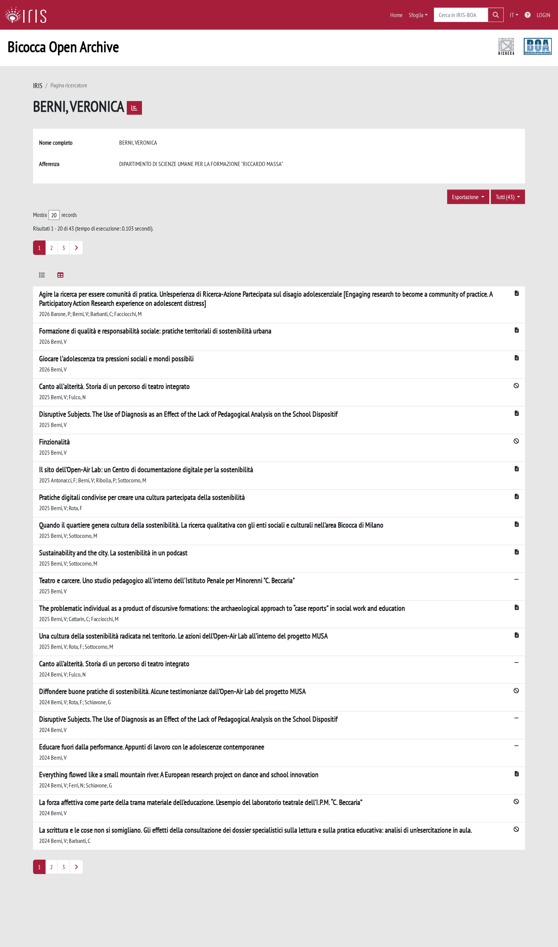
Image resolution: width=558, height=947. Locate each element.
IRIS (38, 85)
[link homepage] (28, 14)
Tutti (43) (505, 197)
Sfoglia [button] (416, 15)
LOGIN (543, 15)
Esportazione (466, 197)
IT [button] (512, 15)
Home (396, 15)
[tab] (42, 276)
